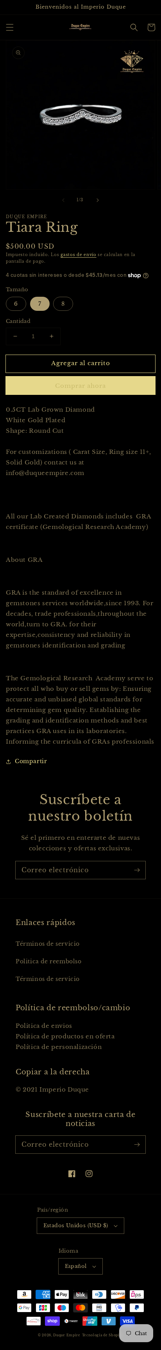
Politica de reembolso (49, 961)
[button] (9, 27)
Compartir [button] (31, 761)
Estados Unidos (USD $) (75, 1225)
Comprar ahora (80, 385)
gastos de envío (79, 254)
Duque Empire (66, 1335)
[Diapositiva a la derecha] (97, 200)
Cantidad (18, 321)
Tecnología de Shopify (102, 1335)
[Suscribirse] (136, 869)
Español (76, 1266)
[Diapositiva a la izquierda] (63, 200)
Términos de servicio (48, 943)
